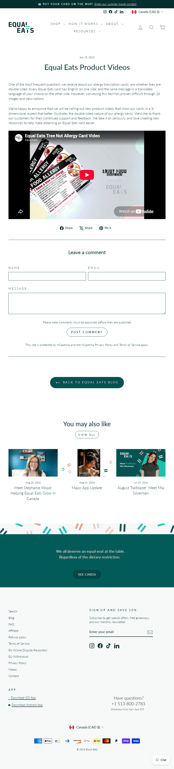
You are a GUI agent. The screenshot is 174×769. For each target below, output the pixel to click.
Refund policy (17, 637)
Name (14, 267)
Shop (56, 23)
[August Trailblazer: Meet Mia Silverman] (141, 463)
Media (12, 669)
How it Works (84, 23)
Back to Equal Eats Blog (90, 382)
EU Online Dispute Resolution (27, 650)
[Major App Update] (87, 463)
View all (87, 434)
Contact (13, 676)
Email (94, 267)
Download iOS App (23, 697)
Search (12, 611)
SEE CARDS (87, 574)
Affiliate (13, 630)
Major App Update (87, 487)
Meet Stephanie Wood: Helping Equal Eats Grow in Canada (33, 493)
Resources (85, 31)
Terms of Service (129, 345)
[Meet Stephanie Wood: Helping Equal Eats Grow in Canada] (33, 463)
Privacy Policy (104, 345)
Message (17, 288)
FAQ (11, 624)
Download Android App (27, 705)
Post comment (87, 332)
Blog (11, 618)
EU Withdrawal (18, 656)
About (113, 23)
